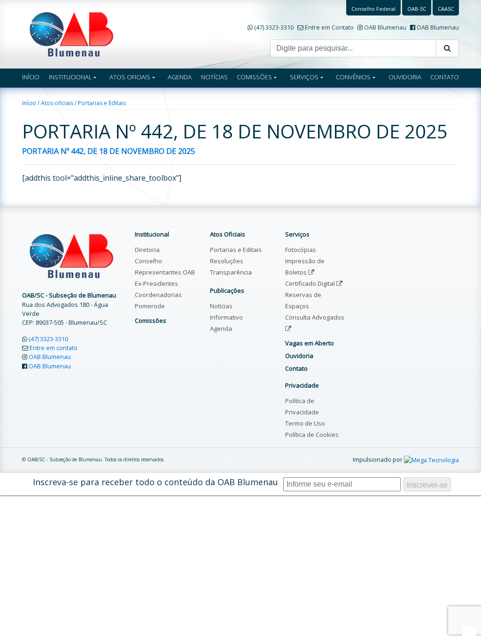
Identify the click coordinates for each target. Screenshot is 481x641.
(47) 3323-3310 (274, 27)
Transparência (231, 272)
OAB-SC (416, 8)
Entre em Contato (329, 27)
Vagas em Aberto (309, 343)
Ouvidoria (299, 355)
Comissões (150, 320)
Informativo (226, 317)
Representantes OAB (165, 272)
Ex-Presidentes (156, 283)
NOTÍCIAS (214, 77)
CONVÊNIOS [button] (353, 77)
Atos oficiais (57, 103)
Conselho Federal (373, 8)
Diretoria (147, 249)
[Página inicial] (71, 33)
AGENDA (180, 77)
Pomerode (150, 306)
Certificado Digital (310, 283)
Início (29, 103)
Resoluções (226, 261)
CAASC (446, 8)
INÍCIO (30, 77)
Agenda (221, 328)
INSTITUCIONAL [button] (70, 77)
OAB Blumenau (385, 27)
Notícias (221, 306)
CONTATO (444, 77)
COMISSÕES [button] (254, 77)
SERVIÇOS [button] (304, 77)
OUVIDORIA (404, 77)
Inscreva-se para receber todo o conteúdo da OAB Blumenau (155, 482)
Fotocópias (300, 249)
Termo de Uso (305, 423)
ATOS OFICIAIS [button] (129, 77)
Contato (296, 368)
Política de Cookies (312, 434)
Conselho (148, 261)
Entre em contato (54, 347)
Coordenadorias (158, 294)
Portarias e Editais (102, 103)
